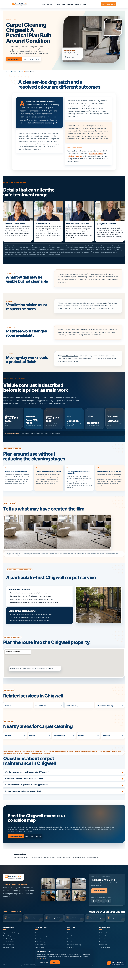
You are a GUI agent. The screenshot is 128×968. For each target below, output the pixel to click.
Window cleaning (40, 942)
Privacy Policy (41, 958)
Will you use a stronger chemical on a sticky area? (24, 778)
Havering (15, 735)
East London (102, 939)
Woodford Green (64, 735)
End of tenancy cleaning (10, 939)
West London (103, 945)
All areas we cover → (105, 948)
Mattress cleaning (96, 153)
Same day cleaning (8, 945)
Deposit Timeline (49, 857)
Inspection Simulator (78, 857)
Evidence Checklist (36, 857)
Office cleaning (39, 948)
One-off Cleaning (48, 706)
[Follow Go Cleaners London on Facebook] (93, 901)
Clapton (39, 735)
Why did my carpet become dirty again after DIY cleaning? (27, 772)
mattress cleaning (86, 329)
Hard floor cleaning (40, 945)
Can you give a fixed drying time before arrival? (23, 791)
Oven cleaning (39, 939)
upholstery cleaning (74, 156)
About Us (69, 936)
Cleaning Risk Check (63, 857)
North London (103, 936)
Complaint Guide (92, 857)
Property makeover (8, 948)
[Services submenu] (54, 4)
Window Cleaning (79, 706)
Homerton (113, 735)
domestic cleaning (105, 553)
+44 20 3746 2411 (103, 880)
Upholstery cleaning (41, 936)
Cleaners (18, 706)
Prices (68, 939)
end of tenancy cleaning (70, 356)
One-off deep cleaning (9, 936)
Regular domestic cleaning (11, 933)
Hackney (88, 735)
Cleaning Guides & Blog (74, 945)
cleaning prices (39, 401)
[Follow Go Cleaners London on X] (98, 901)
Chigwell (21, 71)
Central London (103, 933)
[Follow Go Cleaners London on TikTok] (103, 901)
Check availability (99, 890)
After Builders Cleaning (110, 706)
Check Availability (14, 59)
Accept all (55, 962)
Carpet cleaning (39, 933)
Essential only (43, 962)
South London (103, 942)
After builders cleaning (9, 942)
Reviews (69, 942)
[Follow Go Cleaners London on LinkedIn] (108, 901)
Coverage (14, 71)
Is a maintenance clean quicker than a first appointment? (26, 785)
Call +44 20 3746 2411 (108, 4)
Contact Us (70, 948)
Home (7, 71)
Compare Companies (21, 857)
